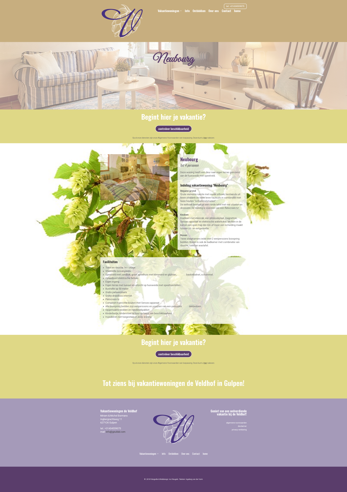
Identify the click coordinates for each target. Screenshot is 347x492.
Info (187, 11)
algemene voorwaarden (236, 423)
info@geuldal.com (115, 431)
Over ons (213, 11)
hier (205, 138)
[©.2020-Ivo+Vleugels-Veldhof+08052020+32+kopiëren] (134, 199)
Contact (226, 11)
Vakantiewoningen (168, 11)
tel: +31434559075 (235, 6)
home (237, 11)
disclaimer (242, 426)
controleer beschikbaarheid (173, 129)
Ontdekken (199, 11)
